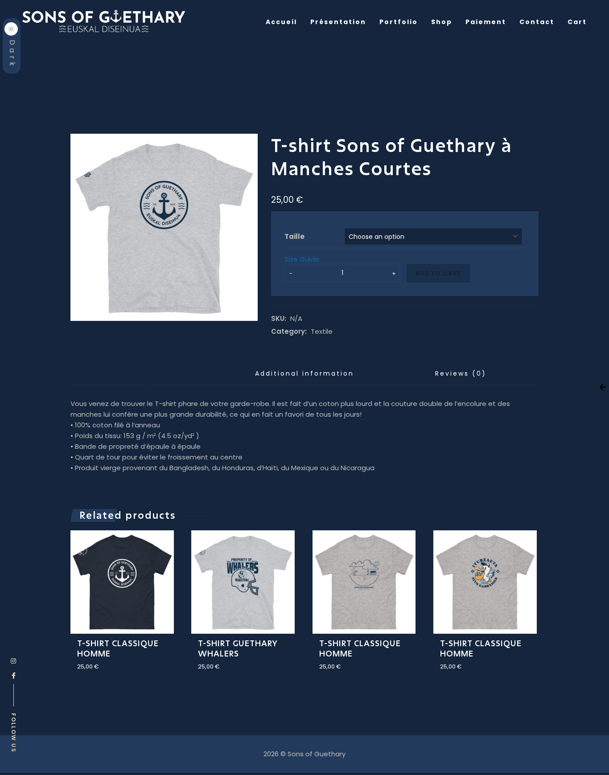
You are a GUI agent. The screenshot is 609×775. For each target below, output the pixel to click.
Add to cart (438, 273)
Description (148, 373)
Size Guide (301, 259)
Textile (322, 331)
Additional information (304, 373)
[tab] (148, 374)
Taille (294, 236)
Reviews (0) (460, 373)
